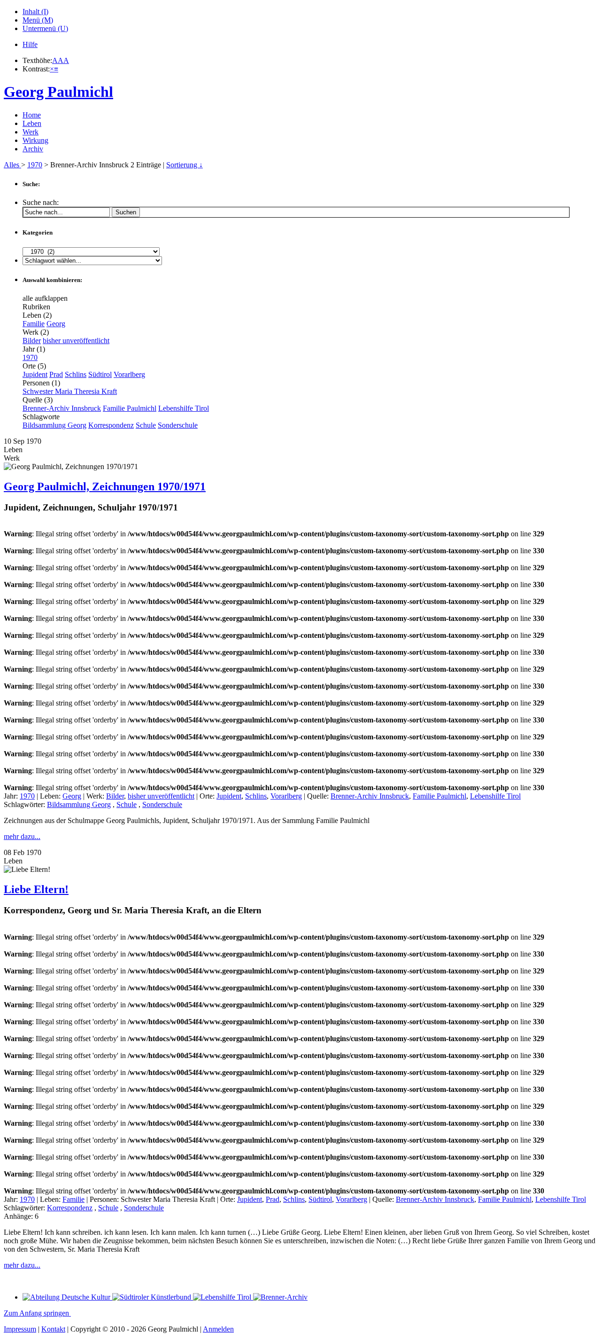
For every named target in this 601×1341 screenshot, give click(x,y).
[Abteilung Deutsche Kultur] (67, 1297)
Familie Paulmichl (129, 408)
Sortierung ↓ (184, 165)
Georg (55, 324)
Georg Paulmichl (58, 91)
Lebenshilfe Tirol (183, 408)
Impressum (20, 1329)
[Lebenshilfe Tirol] (223, 1297)
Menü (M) (38, 20)
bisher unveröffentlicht (76, 341)
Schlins (75, 374)
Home (32, 115)
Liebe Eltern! (36, 889)
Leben (32, 123)
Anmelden (218, 1329)
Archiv (33, 149)
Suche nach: (41, 202)
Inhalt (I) (35, 12)
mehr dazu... (22, 836)
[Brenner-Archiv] (280, 1297)
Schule (146, 425)
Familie (34, 324)
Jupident (35, 374)
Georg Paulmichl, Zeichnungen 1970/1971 (105, 486)
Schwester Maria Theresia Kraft (70, 391)
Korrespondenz (111, 425)
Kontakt (53, 1329)
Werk (31, 132)
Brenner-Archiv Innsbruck (62, 408)
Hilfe (30, 44)
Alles (12, 165)
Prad (56, 374)
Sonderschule (178, 425)
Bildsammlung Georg (54, 425)
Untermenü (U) (45, 28)
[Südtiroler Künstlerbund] (152, 1297)
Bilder (32, 341)
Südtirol (100, 374)
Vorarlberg (129, 374)
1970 (34, 165)
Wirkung (35, 140)
